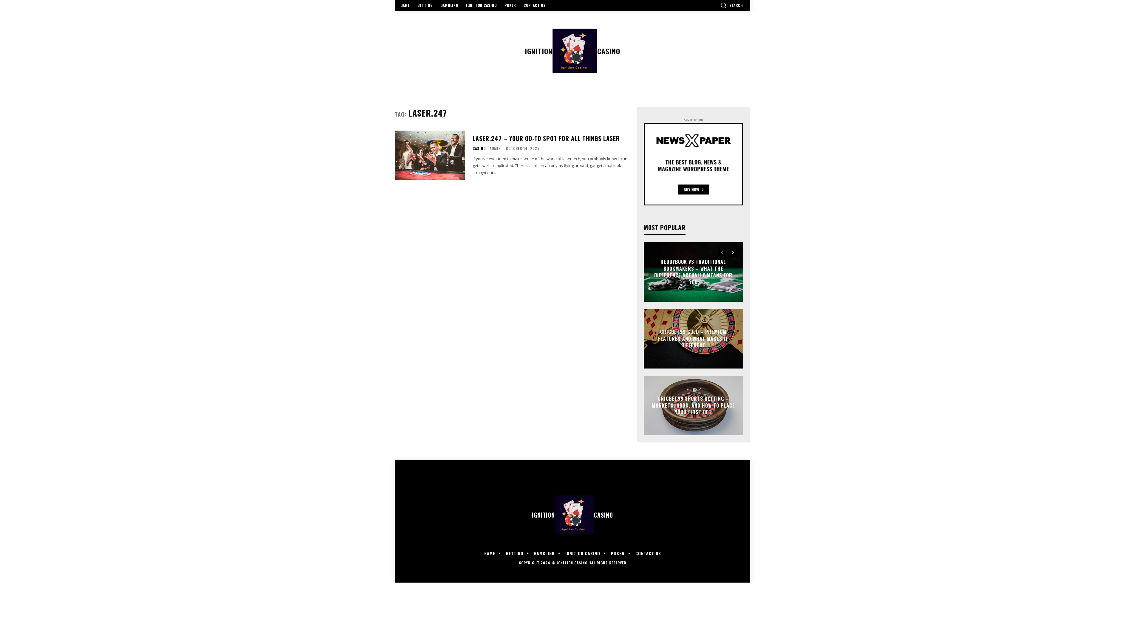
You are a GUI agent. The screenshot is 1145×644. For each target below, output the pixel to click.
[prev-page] (722, 252)
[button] (731, 5)
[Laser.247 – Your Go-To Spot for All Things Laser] (430, 155)
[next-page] (732, 252)
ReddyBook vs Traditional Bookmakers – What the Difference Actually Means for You (693, 272)
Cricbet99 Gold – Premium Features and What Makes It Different (693, 339)
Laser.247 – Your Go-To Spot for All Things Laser (546, 138)
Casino (479, 148)
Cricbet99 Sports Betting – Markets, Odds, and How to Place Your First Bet (693, 405)
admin (495, 148)
